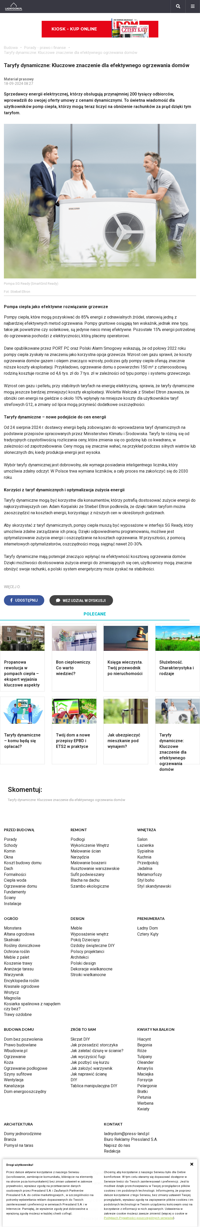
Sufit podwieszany (87, 874)
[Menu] (193, 6)
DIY (74, 1079)
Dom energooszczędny (25, 1091)
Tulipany (144, 1056)
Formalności (15, 874)
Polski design (83, 963)
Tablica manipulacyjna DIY (94, 1085)
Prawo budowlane (20, 1044)
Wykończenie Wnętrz (90, 845)
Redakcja (112, 1151)
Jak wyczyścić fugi (88, 1056)
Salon (142, 839)
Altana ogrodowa (19, 934)
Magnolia (12, 998)
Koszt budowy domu (22, 862)
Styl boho (145, 880)
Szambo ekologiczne (90, 886)
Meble (76, 928)
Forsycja (145, 1079)
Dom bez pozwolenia (23, 1039)
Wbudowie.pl (15, 1050)
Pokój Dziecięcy (85, 939)
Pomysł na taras (18, 1145)
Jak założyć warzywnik (92, 1068)
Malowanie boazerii (88, 862)
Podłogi (78, 839)
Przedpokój (147, 862)
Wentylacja (13, 1079)
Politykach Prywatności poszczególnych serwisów (138, 1218)
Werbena (145, 1103)
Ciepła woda (15, 880)
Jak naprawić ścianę (89, 1074)
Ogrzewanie (15, 1056)
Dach (8, 868)
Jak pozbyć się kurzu (90, 1062)
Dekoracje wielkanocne (92, 969)
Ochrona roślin (17, 951)
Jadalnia (144, 868)
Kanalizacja (14, 1085)
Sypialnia (145, 851)
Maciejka (145, 1074)
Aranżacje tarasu (19, 969)
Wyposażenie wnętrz (90, 934)
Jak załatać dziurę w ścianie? (97, 1050)
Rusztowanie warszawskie (95, 868)
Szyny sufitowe (18, 1074)
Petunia (144, 1097)
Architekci (80, 957)
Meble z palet (16, 957)
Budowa (11, 47)
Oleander (145, 1062)
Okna (8, 857)
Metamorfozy (149, 874)
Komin (9, 851)
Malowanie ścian (86, 851)
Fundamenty (15, 891)
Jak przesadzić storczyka (94, 1044)
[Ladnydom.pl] (13, 6)
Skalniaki (12, 939)
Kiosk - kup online (74, 29)
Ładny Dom (147, 928)
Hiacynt (144, 1039)
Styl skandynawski (154, 886)
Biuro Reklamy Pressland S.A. (131, 1139)
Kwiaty (143, 1109)
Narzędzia (80, 857)
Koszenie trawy (18, 963)
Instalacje (12, 903)
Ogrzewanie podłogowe (25, 1068)
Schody (10, 845)
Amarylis (145, 1068)
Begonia (144, 1044)
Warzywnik (14, 974)
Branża (10, 1139)
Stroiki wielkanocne (88, 974)
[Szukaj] (178, 6)
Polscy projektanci (87, 951)
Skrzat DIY (80, 1039)
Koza (8, 1062)
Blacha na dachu (85, 880)
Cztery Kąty (148, 934)
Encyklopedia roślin (21, 980)
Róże (142, 1050)
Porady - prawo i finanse (45, 47)
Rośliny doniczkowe (22, 945)
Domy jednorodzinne (22, 1133)
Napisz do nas (117, 1145)
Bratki (142, 1091)
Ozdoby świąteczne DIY (93, 945)
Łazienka (145, 845)
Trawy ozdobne (18, 1014)
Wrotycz (11, 992)
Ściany (10, 897)
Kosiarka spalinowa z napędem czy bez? (32, 1006)
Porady (10, 839)
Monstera (12, 928)
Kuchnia (144, 857)
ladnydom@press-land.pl (126, 1133)
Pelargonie (147, 1085)
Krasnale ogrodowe (21, 986)
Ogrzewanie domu (20, 886)
